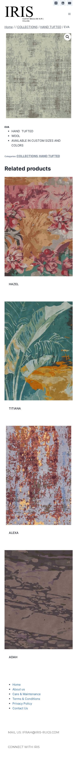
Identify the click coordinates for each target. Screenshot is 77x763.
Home (16, 684)
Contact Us (20, 708)
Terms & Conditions (26, 699)
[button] (67, 36)
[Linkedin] (63, 3)
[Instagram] (56, 3)
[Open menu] (69, 13)
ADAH (13, 657)
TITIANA (15, 408)
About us (18, 689)
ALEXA (14, 533)
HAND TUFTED (49, 156)
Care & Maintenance (26, 694)
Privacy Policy (22, 703)
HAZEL (14, 284)
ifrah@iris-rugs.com (40, 732)
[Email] (70, 3)
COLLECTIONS (27, 156)
